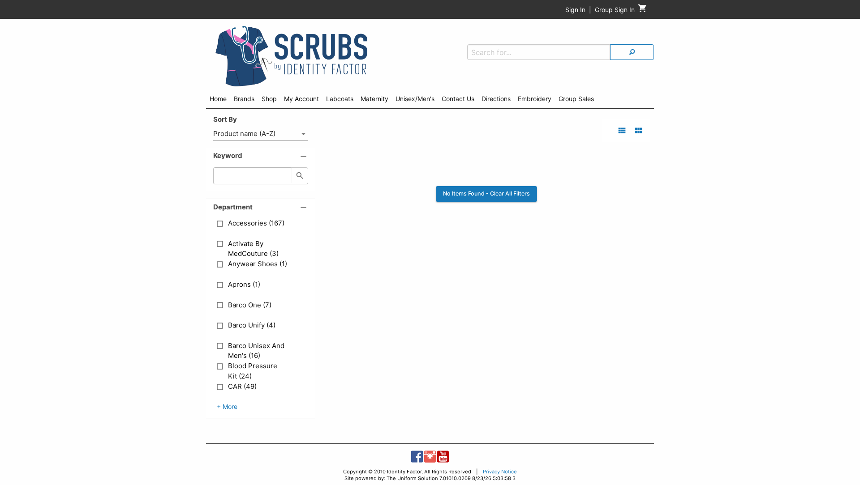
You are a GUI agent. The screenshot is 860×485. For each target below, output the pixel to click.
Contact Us (458, 98)
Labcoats (339, 98)
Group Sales (576, 98)
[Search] (632, 52)
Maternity (374, 98)
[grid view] (638, 130)
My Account (301, 98)
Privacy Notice (500, 471)
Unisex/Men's (415, 98)
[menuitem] (218, 100)
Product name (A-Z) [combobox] (244, 133)
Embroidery (534, 98)
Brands (244, 98)
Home (218, 98)
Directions (496, 98)
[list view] (622, 130)
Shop (269, 98)
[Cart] (642, 10)
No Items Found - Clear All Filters (486, 193)
